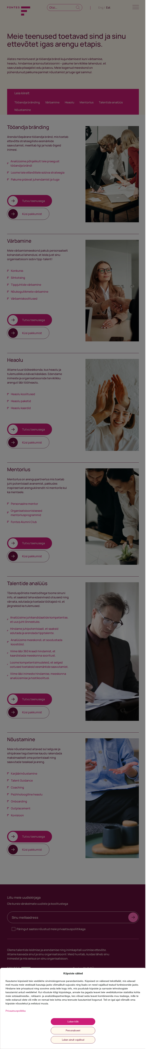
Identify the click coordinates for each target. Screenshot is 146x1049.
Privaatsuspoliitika (16, 1010)
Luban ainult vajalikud (73, 1039)
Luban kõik (73, 1021)
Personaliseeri (73, 1030)
